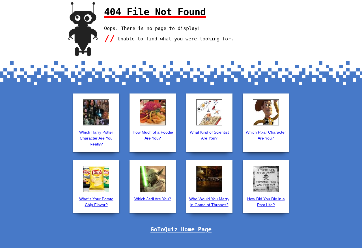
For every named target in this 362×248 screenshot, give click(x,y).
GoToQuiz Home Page (181, 229)
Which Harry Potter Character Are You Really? (96, 138)
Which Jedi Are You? (152, 199)
